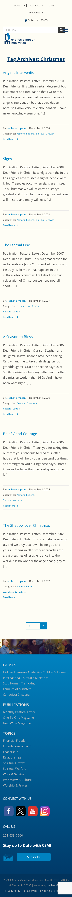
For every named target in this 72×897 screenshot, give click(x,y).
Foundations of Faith (27, 306)
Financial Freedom (26, 403)
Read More (9, 139)
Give (51, 5)
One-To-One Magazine (18, 717)
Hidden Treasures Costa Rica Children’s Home (34, 672)
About (18, 5)
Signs (7, 158)
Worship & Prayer (15, 785)
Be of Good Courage (20, 433)
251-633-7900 (13, 835)
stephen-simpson (16, 128)
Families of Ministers (17, 689)
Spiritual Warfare (12, 500)
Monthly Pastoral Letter (19, 712)
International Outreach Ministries (25, 678)
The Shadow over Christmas (26, 525)
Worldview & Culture (14, 592)
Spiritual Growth (45, 133)
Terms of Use (30, 890)
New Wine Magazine (17, 723)
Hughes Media (55, 885)
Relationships (12, 757)
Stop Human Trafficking (19, 683)
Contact (35, 5)
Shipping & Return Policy (53, 890)
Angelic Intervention (20, 72)
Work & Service (13, 774)
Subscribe (34, 857)
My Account (36, 12)
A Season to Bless (18, 336)
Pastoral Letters (25, 133)
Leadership (10, 752)
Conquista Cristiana (16, 694)
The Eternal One (16, 245)
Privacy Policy (12, 890)
